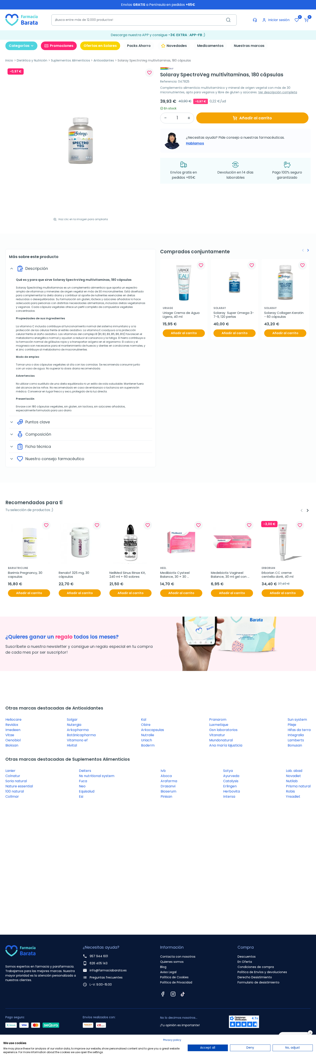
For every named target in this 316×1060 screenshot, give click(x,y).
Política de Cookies (174, 977)
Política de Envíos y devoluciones (262, 972)
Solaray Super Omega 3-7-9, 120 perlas (233, 315)
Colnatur (12, 775)
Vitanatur (217, 735)
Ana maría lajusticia (225, 745)
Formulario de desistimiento (258, 982)
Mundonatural (221, 740)
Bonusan (295, 745)
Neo (82, 786)
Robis (290, 791)
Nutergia (74, 724)
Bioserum (168, 791)
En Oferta (245, 962)
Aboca (166, 775)
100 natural (14, 791)
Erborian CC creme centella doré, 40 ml (277, 575)
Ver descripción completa (277, 92)
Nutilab (292, 781)
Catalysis (230, 781)
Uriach (146, 740)
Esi (81, 796)
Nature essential (19, 786)
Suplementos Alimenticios (70, 60)
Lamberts (296, 740)
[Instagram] (173, 994)
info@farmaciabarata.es (108, 970)
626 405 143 (98, 963)
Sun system (297, 719)
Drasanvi (168, 786)
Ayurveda (231, 775)
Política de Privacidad (176, 982)
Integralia (296, 735)
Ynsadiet (293, 796)
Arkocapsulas (152, 729)
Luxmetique (218, 724)
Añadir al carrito (255, 118)
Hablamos (195, 143)
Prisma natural (298, 786)
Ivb (163, 770)
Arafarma (169, 781)
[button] (306, 20)
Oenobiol (13, 740)
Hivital (72, 745)
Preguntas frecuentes (106, 977)
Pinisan (166, 796)
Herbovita (231, 791)
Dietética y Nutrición (32, 60)
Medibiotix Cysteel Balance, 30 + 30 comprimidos (175, 575)
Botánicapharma (81, 735)
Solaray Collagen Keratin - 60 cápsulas (284, 315)
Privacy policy (172, 1040)
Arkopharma (78, 729)
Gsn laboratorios (223, 729)
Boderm (148, 745)
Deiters (85, 770)
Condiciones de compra (256, 967)
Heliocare (13, 719)
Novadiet (293, 775)
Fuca (83, 781)
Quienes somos (172, 962)
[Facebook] (162, 994)
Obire (145, 724)
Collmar (12, 796)
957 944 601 (99, 956)
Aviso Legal (168, 972)
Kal (143, 719)
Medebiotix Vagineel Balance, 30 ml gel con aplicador (229, 575)
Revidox (11, 724)
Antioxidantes (104, 60)
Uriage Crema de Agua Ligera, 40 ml (181, 315)
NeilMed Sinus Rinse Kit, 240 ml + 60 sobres (128, 575)
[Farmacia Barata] (21, 19)
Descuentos (247, 956)
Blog (163, 967)
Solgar (72, 719)
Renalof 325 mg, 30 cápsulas (74, 575)
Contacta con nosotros (177, 956)
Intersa (229, 796)
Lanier (10, 770)
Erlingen (230, 786)
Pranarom (217, 719)
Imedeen (12, 729)
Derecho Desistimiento (255, 977)
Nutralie (147, 735)
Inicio (9, 60)
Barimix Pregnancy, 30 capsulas (25, 575)
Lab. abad (294, 770)
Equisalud (86, 791)
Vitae (9, 735)
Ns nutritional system (96, 775)
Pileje (292, 724)
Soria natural (16, 781)
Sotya (228, 770)
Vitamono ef (77, 740)
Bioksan (11, 745)
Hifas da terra (299, 729)
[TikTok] (183, 994)
